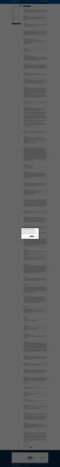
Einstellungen (36, 236)
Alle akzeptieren (32, 236)
